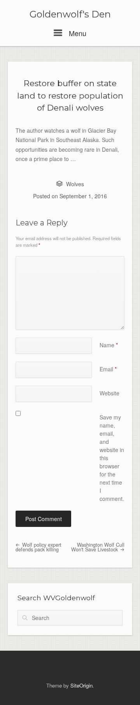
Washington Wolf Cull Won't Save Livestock (97, 547)
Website (109, 393)
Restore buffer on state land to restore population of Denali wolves (70, 95)
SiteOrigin (81, 685)
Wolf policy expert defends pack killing (38, 547)
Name (109, 345)
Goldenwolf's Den (70, 14)
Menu (76, 33)
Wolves (75, 184)
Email (108, 369)
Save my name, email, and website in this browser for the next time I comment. (112, 457)
